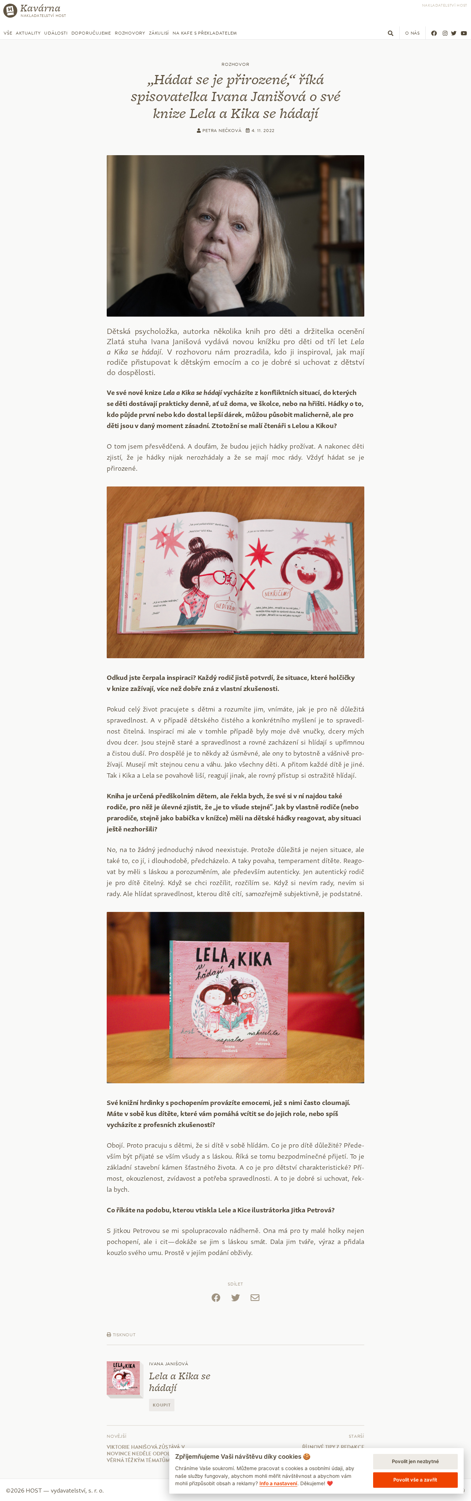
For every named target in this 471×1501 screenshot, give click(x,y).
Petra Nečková (221, 130)
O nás (412, 33)
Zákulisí (159, 33)
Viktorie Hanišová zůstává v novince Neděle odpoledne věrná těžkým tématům (146, 1454)
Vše (8, 33)
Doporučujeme (91, 33)
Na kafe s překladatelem (205, 33)
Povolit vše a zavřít (415, 1480)
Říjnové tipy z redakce (333, 1447)
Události (55, 33)
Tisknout (123, 1334)
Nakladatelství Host (444, 5)
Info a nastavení (278, 1483)
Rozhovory (130, 33)
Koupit (162, 1405)
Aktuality (28, 33)
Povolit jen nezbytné (415, 1461)
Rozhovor (235, 64)
